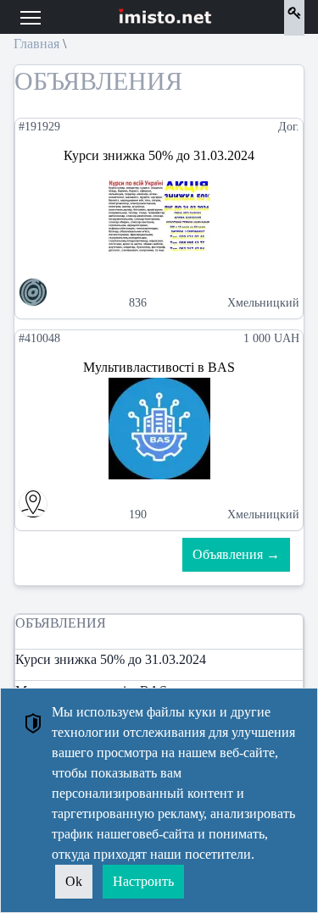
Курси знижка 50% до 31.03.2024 (110, 659)
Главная (36, 43)
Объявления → (236, 554)
